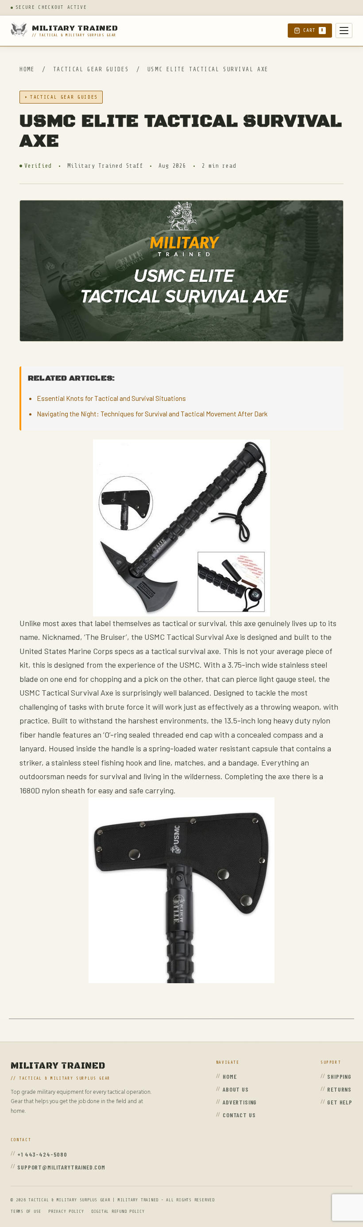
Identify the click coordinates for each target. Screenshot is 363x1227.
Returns (339, 1089)
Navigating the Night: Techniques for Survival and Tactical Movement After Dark (152, 413)
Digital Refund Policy (118, 1211)
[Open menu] (344, 30)
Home (27, 69)
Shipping (339, 1076)
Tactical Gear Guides (93, 69)
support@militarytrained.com (61, 1167)
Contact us (239, 1115)
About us (236, 1089)
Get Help (339, 1102)
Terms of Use (26, 1211)
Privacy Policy (66, 1211)
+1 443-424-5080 (42, 1154)
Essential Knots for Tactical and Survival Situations (111, 398)
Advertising (240, 1102)
